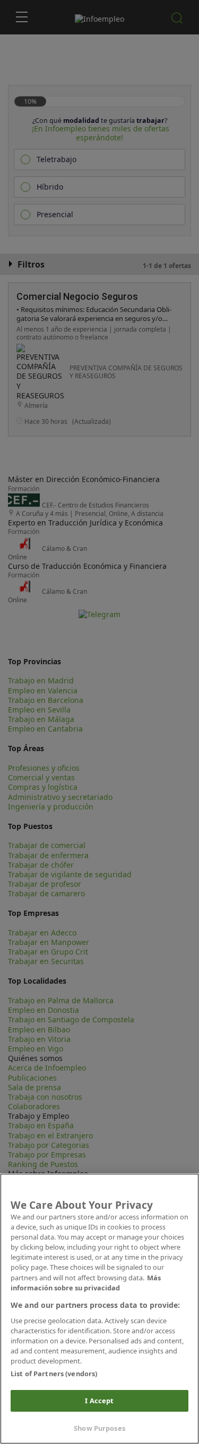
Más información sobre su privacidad (86, 1283)
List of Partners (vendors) (54, 1373)
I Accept (99, 1400)
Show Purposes (99, 1428)
